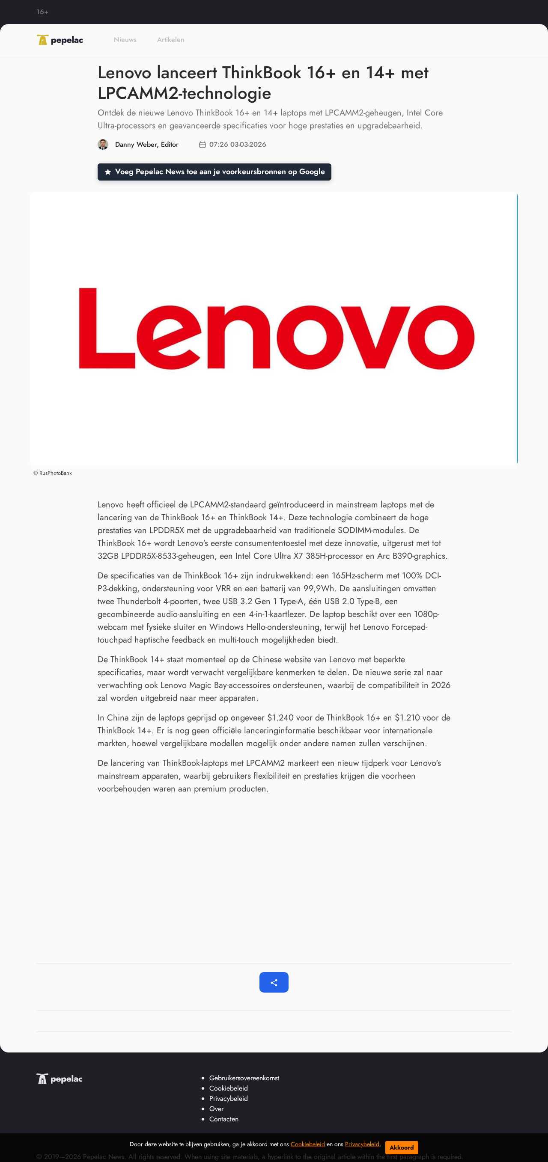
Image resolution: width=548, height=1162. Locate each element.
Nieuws (125, 39)
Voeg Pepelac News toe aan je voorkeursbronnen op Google (220, 171)
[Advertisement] (274, 865)
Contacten (223, 1119)
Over (216, 1109)
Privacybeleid (362, 1144)
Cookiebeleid (308, 1144)
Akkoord (402, 1147)
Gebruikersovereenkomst (244, 1078)
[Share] (274, 982)
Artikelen (171, 39)
